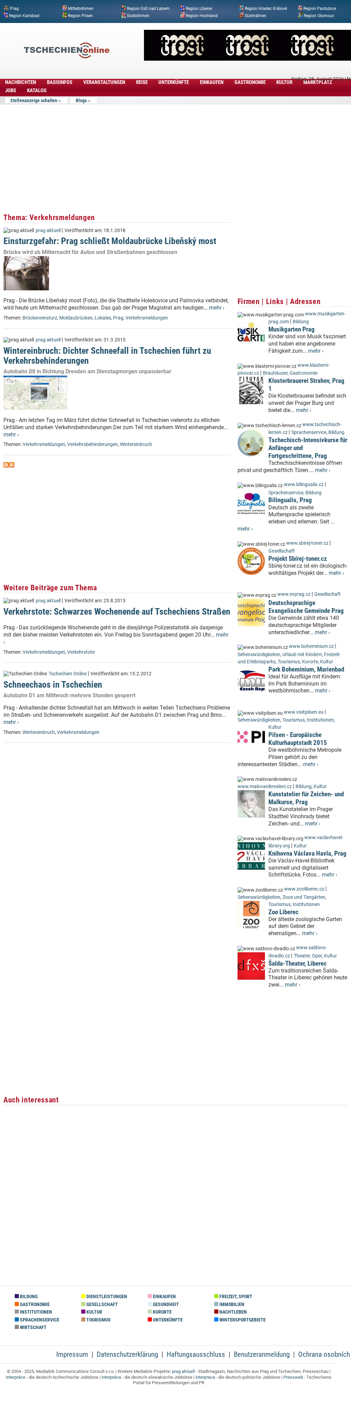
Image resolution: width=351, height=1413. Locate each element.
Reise (142, 82)
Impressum (72, 1354)
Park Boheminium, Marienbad (306, 669)
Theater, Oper (308, 956)
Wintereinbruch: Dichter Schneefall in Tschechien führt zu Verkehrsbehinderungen (107, 356)
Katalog (37, 90)
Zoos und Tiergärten (303, 897)
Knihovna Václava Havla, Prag (307, 853)
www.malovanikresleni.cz (265, 786)
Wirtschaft (33, 1327)
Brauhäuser (275, 373)
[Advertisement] (117, 156)
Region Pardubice (319, 8)
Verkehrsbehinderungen (92, 444)
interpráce (15, 1377)
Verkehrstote (81, 652)
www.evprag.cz (294, 594)
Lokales (103, 318)
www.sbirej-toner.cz (307, 543)
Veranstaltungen (104, 82)
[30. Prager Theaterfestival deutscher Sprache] (247, 59)
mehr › (217, 307)
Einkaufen (211, 82)
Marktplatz (317, 82)
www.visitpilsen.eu (304, 712)
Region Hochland (202, 15)
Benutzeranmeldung (262, 1354)
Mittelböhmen (81, 8)
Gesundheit (165, 1304)
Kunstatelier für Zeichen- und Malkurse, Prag (306, 798)
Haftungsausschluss (196, 1354)
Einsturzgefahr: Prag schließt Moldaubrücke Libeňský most (109, 241)
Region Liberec (199, 8)
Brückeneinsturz (40, 318)
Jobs (10, 90)
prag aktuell (48, 230)
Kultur (284, 82)
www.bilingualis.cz (304, 484)
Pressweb (293, 1377)
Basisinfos (59, 82)
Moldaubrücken (76, 318)
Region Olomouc (319, 15)
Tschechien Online (68, 674)
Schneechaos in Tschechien (52, 684)
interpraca (205, 1377)
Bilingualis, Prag (290, 500)
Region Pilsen (80, 15)
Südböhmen (138, 15)
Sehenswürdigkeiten (259, 654)
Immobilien (231, 1304)
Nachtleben (232, 1312)
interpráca (111, 1377)
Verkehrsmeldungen (146, 318)
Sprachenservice (308, 432)
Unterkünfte (173, 82)
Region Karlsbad (24, 15)
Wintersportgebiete (242, 1320)
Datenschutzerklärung (127, 1354)
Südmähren (255, 15)
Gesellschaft (281, 551)
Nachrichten (20, 82)
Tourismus (289, 662)
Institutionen (320, 720)
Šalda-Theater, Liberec (297, 963)
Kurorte (310, 662)
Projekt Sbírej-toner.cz (297, 559)
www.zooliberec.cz (304, 889)
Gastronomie (250, 82)
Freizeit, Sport (235, 1297)
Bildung (301, 322)
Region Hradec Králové (266, 8)
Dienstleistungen (106, 1297)
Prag (14, 8)
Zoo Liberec (283, 912)
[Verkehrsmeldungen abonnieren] (6, 465)
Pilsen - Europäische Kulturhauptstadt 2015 (297, 739)
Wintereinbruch (136, 444)
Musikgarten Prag (291, 329)
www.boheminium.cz (311, 646)
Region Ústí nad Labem (148, 8)
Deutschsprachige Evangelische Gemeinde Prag (306, 607)
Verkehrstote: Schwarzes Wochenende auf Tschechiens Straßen (116, 611)
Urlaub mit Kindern (302, 654)
